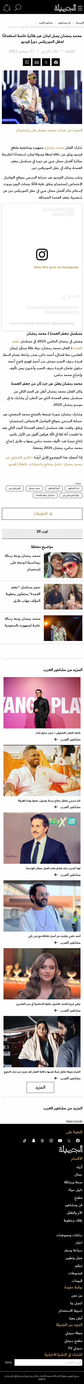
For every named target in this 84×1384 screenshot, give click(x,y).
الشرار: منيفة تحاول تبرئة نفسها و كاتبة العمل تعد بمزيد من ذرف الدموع (42, 1071)
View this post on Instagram (56, 267)
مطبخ (78, 1198)
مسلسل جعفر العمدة (45, 495)
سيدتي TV (75, 1348)
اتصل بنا (76, 1303)
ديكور (78, 1266)
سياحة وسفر (73, 1250)
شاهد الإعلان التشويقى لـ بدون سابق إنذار (58, 732)
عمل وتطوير (74, 1258)
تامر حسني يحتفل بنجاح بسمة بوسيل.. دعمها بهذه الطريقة (49, 800)
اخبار (79, 1242)
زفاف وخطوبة (73, 1220)
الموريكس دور (15, 488)
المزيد (40, 1087)
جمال (78, 1174)
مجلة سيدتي (73, 1333)
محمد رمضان (54, 148)
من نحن (76, 1295)
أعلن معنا (75, 1318)
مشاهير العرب (46, 23)
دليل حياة (75, 1190)
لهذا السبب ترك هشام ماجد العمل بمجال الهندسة (53, 868)
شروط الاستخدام (70, 1311)
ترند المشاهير (73, 488)
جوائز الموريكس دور (71, 495)
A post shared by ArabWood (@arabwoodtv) (42, 323)
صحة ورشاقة (73, 1182)
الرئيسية (80, 23)
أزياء (79, 1167)
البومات (77, 1281)
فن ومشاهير (64, 23)
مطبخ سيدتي (73, 1341)
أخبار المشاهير (54, 488)
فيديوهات (75, 1273)
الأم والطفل (74, 1213)
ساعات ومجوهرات (69, 1235)
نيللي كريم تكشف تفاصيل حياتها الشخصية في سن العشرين (48, 1004)
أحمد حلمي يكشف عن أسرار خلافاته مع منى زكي (54, 936)
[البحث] (17, 8)
